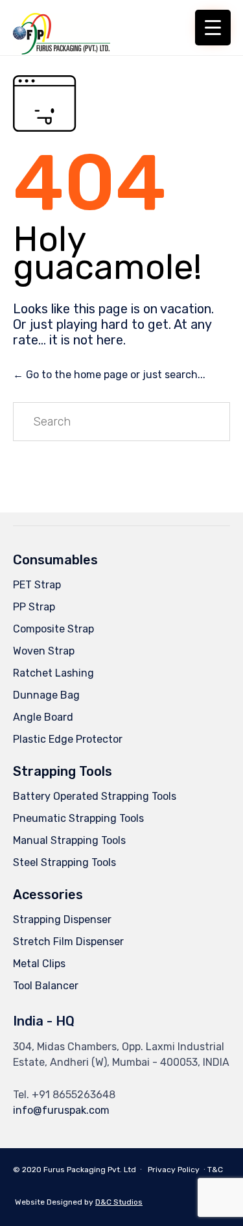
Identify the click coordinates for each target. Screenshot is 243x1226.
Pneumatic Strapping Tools (78, 818)
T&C (215, 1169)
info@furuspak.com (61, 1110)
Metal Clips (39, 963)
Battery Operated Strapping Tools (94, 796)
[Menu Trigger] (213, 27)
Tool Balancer (45, 986)
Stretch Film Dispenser (68, 941)
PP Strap (34, 607)
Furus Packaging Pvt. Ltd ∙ (93, 1169)
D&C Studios (119, 1202)
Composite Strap (53, 629)
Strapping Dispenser (62, 919)
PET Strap (37, 585)
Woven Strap (44, 651)
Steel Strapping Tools (64, 862)
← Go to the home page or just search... (109, 374)
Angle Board (43, 717)
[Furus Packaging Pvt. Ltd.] (61, 27)
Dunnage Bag (46, 695)
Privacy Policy (174, 1169)
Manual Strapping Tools (69, 840)
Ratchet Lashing (53, 673)
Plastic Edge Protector (67, 739)
